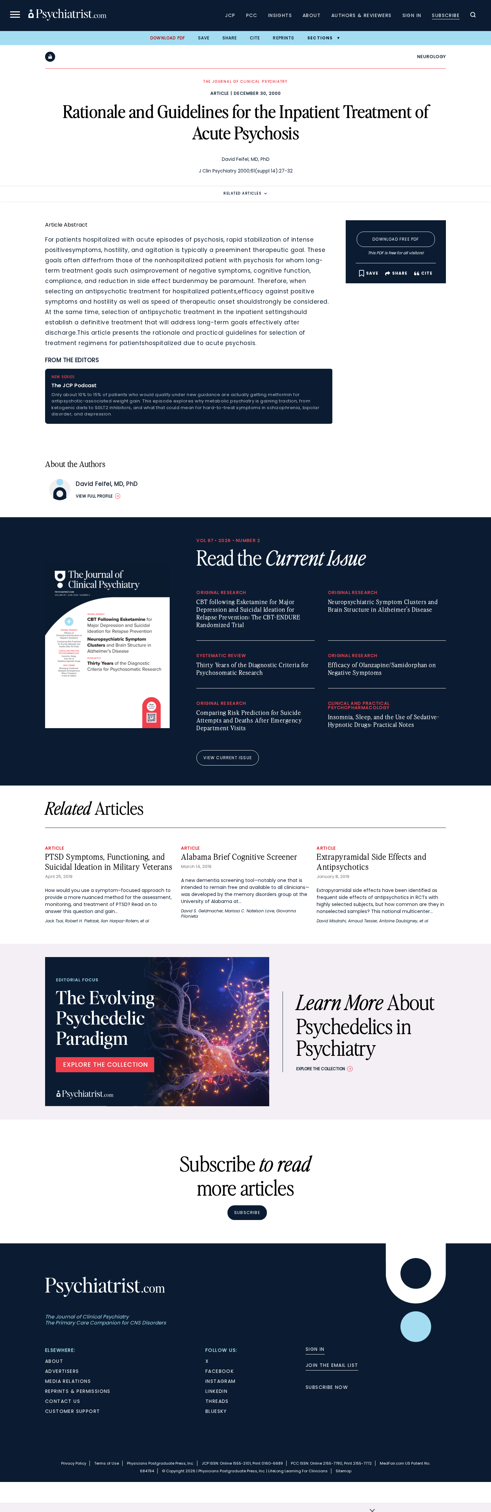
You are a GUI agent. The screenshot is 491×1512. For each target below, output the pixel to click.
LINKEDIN (216, 1391)
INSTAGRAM (220, 1381)
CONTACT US (62, 1401)
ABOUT (54, 1361)
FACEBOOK (219, 1371)
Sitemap (343, 1471)
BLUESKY (216, 1411)
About (312, 15)
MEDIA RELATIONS (68, 1381)
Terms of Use (106, 1463)
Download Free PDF (395, 239)
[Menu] (15, 15)
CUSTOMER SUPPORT (72, 1411)
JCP (230, 15)
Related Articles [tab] (242, 193)
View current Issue (227, 758)
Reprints (283, 38)
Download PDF (167, 38)
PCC (252, 15)
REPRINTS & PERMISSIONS (78, 1391)
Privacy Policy (73, 1463)
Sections (320, 38)
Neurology (431, 56)
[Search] (473, 15)
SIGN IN (315, 1349)
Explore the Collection (320, 1069)
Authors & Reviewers (361, 15)
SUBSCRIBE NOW (327, 1387)
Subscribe (446, 15)
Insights (280, 15)
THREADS (217, 1401)
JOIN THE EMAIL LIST (332, 1365)
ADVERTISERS (62, 1371)
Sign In (412, 15)
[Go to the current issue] (107, 726)
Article (219, 93)
